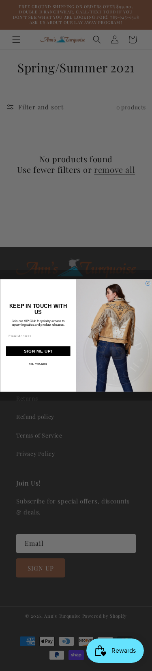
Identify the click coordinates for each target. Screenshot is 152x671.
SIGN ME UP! (38, 351)
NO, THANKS (38, 364)
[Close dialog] (148, 283)
